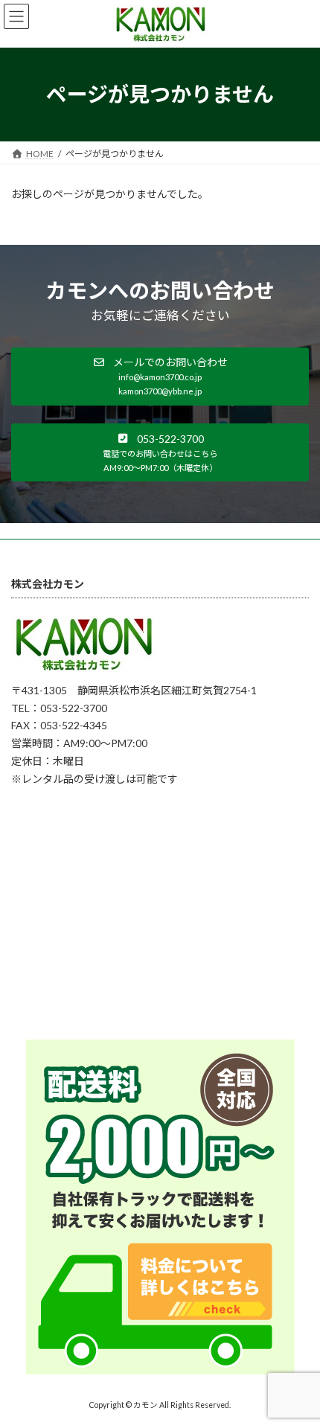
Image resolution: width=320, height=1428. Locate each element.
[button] (160, 377)
